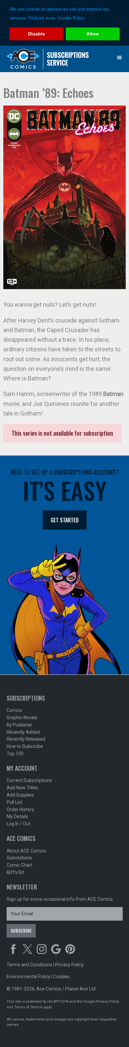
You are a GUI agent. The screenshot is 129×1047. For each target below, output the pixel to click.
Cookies (61, 976)
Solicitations (19, 857)
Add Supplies (20, 795)
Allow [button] (92, 33)
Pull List (14, 802)
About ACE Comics (26, 850)
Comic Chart (19, 865)
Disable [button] (36, 33)
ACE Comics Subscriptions (48, 59)
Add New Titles (22, 787)
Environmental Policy (28, 976)
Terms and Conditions (29, 964)
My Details (17, 816)
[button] (119, 57)
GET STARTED (65, 520)
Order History (20, 809)
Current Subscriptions (29, 780)
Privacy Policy (69, 964)
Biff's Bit (15, 872)
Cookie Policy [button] (71, 18)
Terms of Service (28, 1007)
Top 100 (15, 753)
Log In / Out (18, 823)
